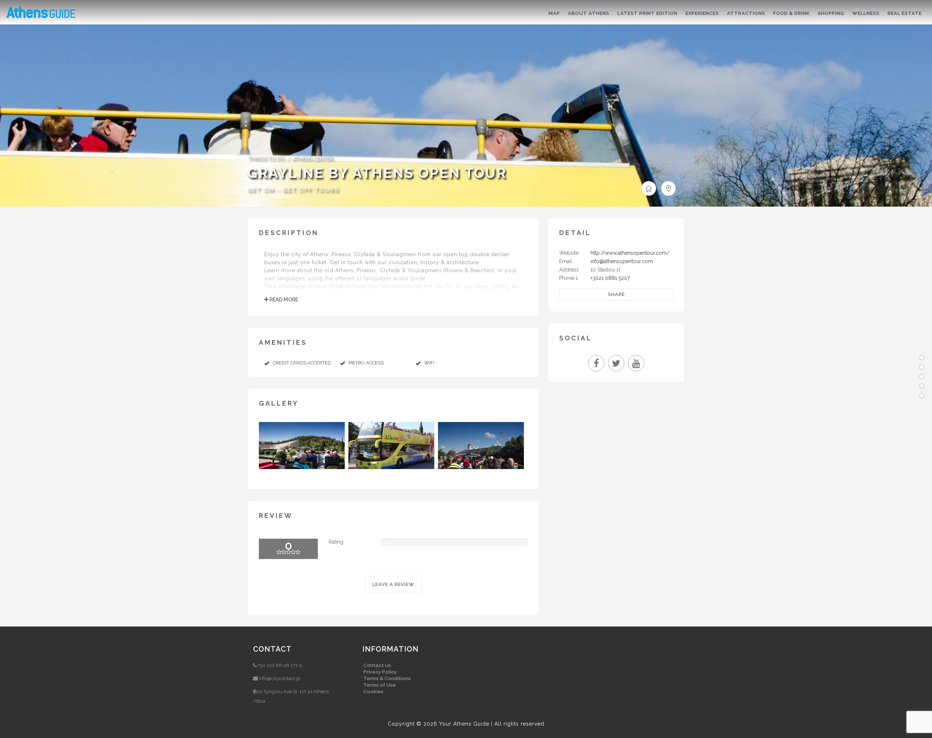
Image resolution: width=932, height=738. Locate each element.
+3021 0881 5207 (610, 278)
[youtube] (636, 365)
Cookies (373, 691)
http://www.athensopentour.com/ (630, 253)
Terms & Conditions (387, 678)
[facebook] (598, 365)
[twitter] (618, 365)
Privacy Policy (379, 672)
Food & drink (791, 13)
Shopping (831, 13)
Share (616, 294)
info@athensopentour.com (622, 261)
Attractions (746, 13)
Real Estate (905, 13)
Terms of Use (379, 685)
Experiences (702, 13)
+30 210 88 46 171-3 (280, 665)
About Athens (588, 13)
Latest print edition (647, 13)
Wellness (866, 13)
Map (554, 13)
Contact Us (377, 665)
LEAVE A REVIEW (393, 584)
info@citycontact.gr (280, 678)
